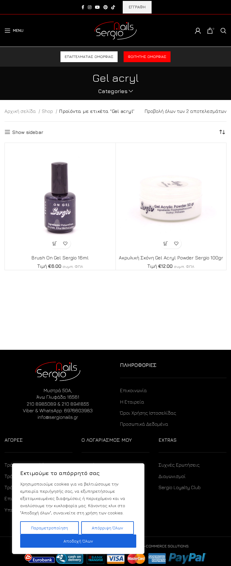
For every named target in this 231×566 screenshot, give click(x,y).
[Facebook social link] (83, 7)
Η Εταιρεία (132, 401)
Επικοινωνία (133, 390)
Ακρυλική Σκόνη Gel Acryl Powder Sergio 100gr (171, 257)
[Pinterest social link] (105, 7)
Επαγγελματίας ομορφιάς (89, 56)
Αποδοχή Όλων (78, 540)
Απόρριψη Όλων (107, 527)
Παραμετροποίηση (49, 527)
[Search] (223, 31)
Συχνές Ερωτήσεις (179, 465)
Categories (113, 91)
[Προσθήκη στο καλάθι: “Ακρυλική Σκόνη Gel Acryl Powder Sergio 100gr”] (165, 243)
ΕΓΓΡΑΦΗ (137, 7)
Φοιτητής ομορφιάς (147, 56)
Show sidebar (27, 132)
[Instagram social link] (89, 7)
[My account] (198, 31)
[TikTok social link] (113, 7)
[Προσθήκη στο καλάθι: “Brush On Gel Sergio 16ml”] (55, 243)
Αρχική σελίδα (21, 111)
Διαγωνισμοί (172, 476)
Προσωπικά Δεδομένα (144, 424)
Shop (48, 111)
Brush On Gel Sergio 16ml (60, 257)
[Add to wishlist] (65, 243)
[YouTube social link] (97, 7)
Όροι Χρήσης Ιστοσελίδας (148, 413)
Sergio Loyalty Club (180, 487)
